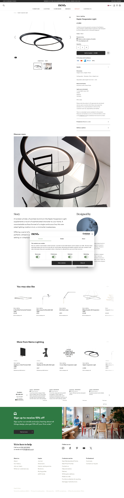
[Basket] (120, 5)
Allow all (82, 263)
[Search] (4, 5)
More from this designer (82, 267)
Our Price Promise (116, 1)
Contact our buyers (92, 463)
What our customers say (21, 469)
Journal (40, 461)
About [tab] (83, 238)
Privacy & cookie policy (38, 491)
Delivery (64, 471)
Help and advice (66, 469)
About (16, 461)
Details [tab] (62, 238)
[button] (27, 395)
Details (78, 67)
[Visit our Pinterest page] (77, 448)
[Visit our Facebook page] (70, 448)
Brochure (40, 469)
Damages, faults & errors (69, 481)
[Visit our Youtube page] (84, 448)
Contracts (87, 9)
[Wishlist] (117, 5)
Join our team (18, 466)
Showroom (41, 463)
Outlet (77, 9)
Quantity (79, 44)
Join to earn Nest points (9, 1)
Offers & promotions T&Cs (76, 491)
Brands (68, 9)
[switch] (54, 257)
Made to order (66, 476)
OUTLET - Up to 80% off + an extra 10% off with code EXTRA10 (62, 1)
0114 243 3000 (25, 447)
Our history (17, 463)
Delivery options (81, 127)
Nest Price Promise (67, 463)
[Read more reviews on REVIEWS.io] (19, 400)
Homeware (57, 9)
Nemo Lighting (81, 16)
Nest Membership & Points (70, 461)
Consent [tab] (40, 238)
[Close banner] (92, 234)
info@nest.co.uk (83, 115)
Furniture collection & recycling (71, 479)
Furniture (36, 9)
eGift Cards (41, 474)
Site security (50, 491)
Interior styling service (44, 466)
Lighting (47, 9)
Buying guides (42, 471)
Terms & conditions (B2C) (21, 491)
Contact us (65, 466)
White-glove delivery (68, 474)
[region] (68, 395)
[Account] (114, 5)
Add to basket (91, 53)
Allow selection (62, 263)
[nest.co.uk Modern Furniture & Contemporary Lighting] (62, 5)
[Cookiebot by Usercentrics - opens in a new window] (83, 234)
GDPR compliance (60, 491)
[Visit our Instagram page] (63, 448)
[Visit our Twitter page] (91, 448)
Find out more (24, 432)
